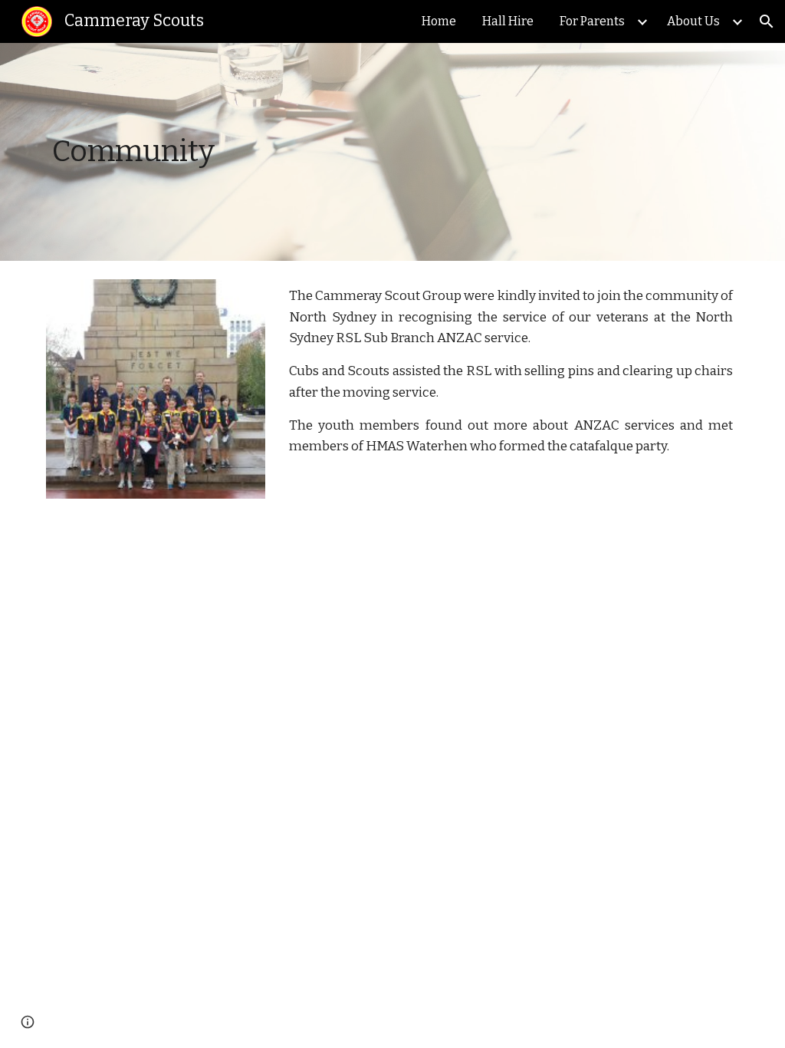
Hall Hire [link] (508, 21)
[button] (766, 21)
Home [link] (439, 21)
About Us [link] (693, 21)
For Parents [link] (592, 21)
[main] (274, 152)
